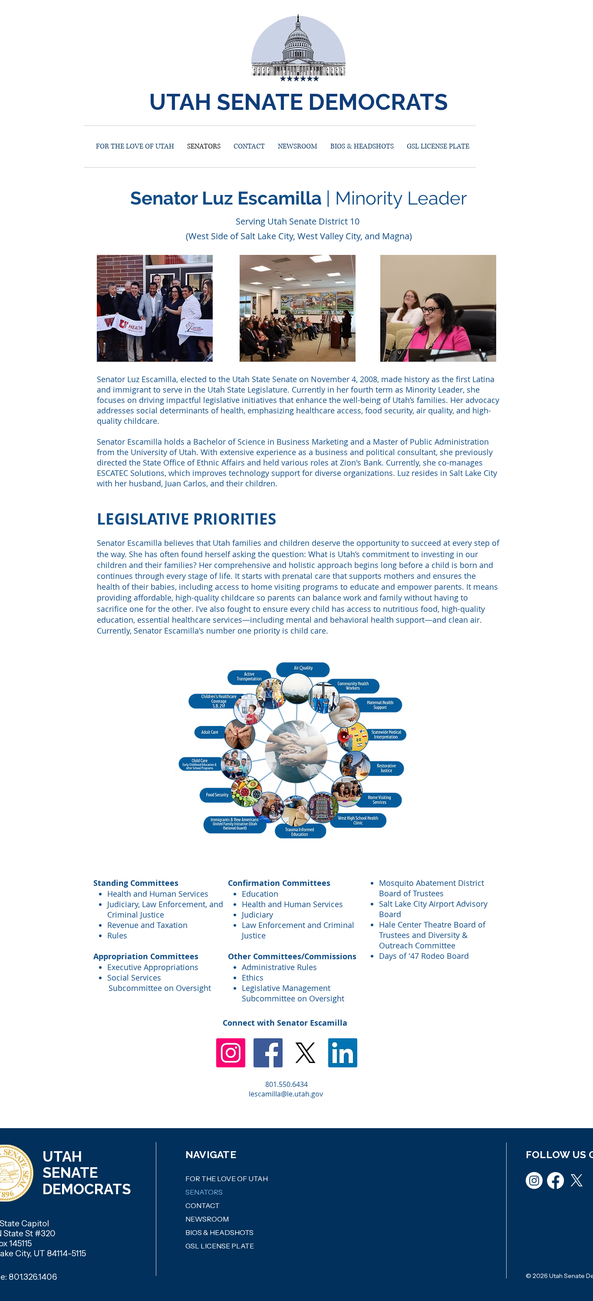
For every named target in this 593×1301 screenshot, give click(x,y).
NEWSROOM (207, 1219)
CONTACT (202, 1205)
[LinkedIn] (342, 1052)
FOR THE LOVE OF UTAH (226, 1178)
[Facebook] (268, 1052)
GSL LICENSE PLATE (219, 1246)
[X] (305, 1052)
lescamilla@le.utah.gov (286, 1094)
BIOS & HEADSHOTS (219, 1232)
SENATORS (204, 1192)
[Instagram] (230, 1052)
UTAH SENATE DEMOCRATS (298, 102)
